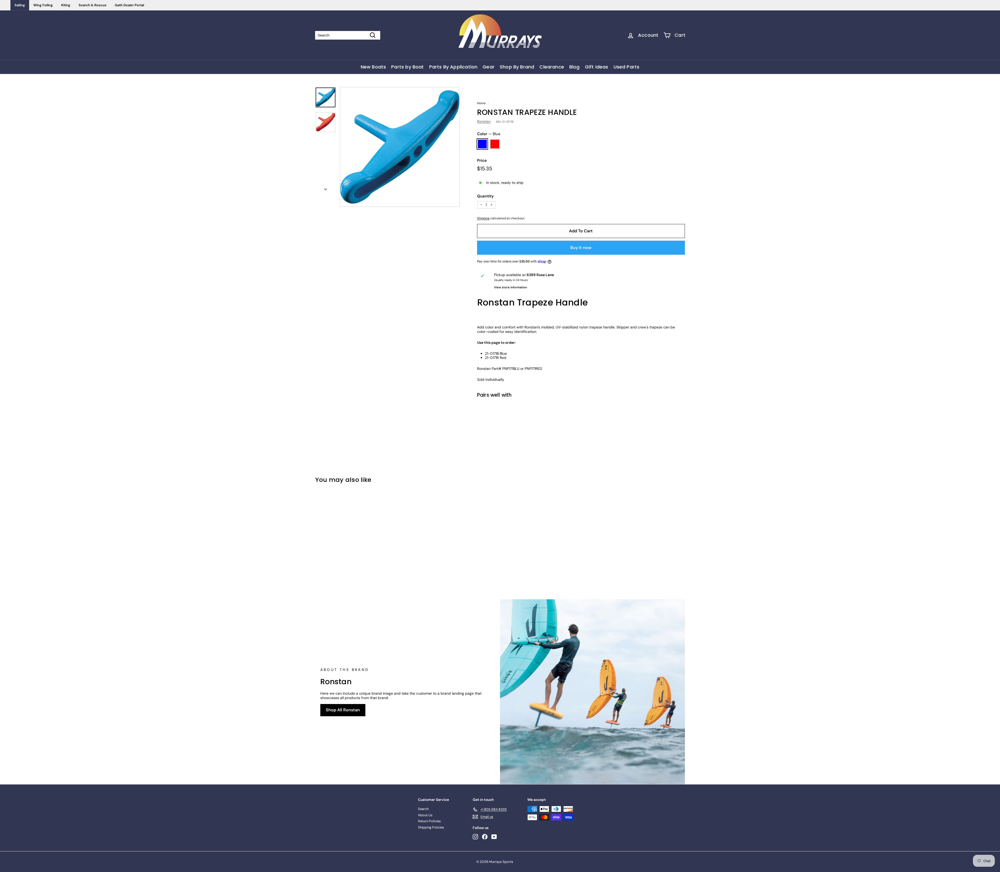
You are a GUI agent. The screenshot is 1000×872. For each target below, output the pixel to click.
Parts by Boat (407, 67)
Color (489, 134)
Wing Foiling (43, 5)
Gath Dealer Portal (129, 5)
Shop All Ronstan (343, 710)
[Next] (325, 187)
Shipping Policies (431, 827)
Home (481, 103)
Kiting (65, 5)
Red (495, 144)
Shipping (483, 218)
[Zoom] (399, 147)
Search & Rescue (93, 5)
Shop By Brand (517, 67)
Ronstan (484, 121)
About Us (425, 815)
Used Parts (627, 67)
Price (482, 160)
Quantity (485, 196)
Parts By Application (453, 67)
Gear (489, 67)
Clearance (551, 67)
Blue (482, 144)
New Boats (373, 67)
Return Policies (429, 821)
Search (423, 809)
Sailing (20, 5)
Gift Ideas (596, 67)
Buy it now (580, 247)
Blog (574, 67)
